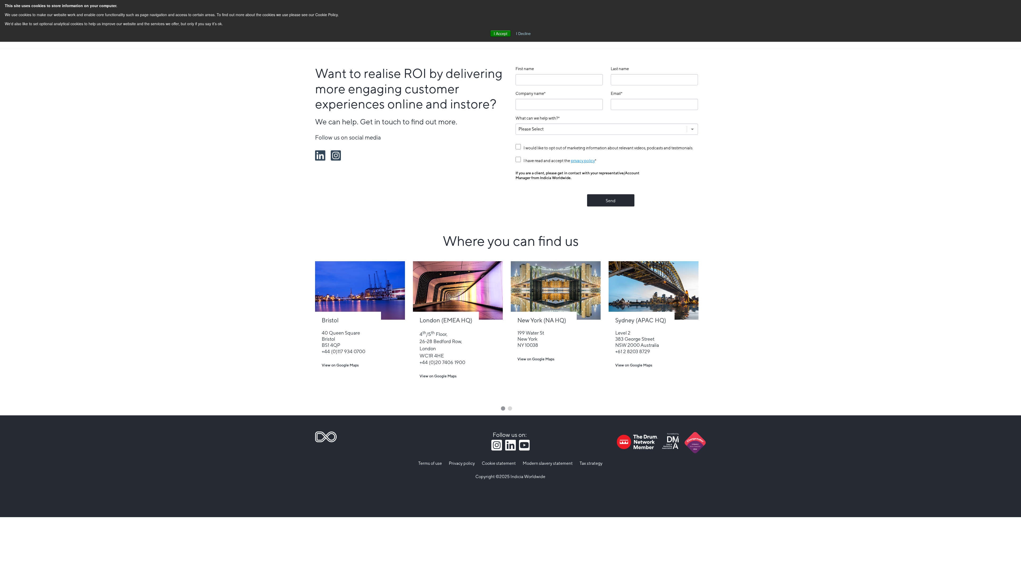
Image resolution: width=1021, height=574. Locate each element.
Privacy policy (462, 463)
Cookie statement (499, 463)
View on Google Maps (340, 366)
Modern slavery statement (548, 463)
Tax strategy (591, 463)
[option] (360, 325)
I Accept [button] (500, 33)
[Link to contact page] (360, 290)
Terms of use (430, 463)
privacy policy (583, 160)
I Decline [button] (523, 33)
